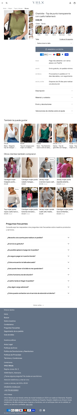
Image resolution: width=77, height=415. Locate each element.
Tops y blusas (18, 8)
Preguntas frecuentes (12, 328)
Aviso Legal (8, 344)
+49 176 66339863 (11, 390)
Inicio (4, 8)
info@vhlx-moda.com (12, 387)
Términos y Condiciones (13, 358)
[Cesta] (74, 3)
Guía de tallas (9, 335)
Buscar (6, 318)
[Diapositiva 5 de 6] (31, 38)
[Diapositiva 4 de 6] (31, 32)
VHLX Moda (12, 413)
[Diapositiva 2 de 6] (31, 19)
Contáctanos (9, 324)
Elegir (50, 139)
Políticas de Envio (10, 348)
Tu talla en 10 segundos (66, 39)
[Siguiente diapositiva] (25, 25)
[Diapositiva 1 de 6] (31, 13)
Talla (37, 39)
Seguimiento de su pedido (13, 331)
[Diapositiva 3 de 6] (31, 26)
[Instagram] (40, 410)
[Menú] (2, 3)
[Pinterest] (44, 410)
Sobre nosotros (10, 321)
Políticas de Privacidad (12, 355)
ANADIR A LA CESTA (55, 49)
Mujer (10, 8)
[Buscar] (6, 3)
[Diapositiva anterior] (6, 25)
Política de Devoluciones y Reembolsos (18, 351)
